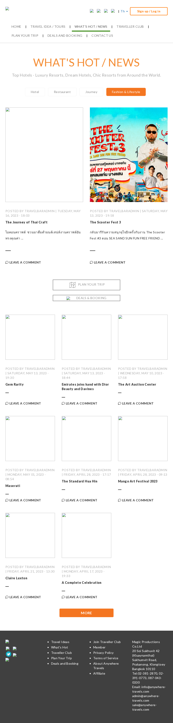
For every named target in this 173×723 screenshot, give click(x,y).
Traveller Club (61, 653)
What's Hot (59, 647)
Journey (91, 92)
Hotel (35, 92)
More (86, 613)
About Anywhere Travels (106, 666)
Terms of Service (105, 658)
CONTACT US (102, 35)
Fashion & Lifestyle (126, 92)
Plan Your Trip (61, 658)
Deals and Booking (65, 663)
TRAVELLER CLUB (130, 26)
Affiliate (99, 673)
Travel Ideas (60, 642)
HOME (16, 26)
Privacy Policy (103, 653)
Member (99, 647)
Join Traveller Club (107, 642)
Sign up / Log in (148, 11)
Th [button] (123, 11)
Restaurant (62, 92)
